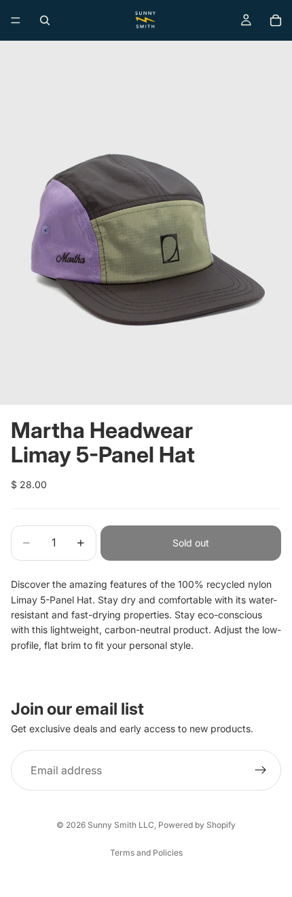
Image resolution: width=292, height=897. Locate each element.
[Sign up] (261, 770)
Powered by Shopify (197, 825)
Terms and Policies (146, 853)
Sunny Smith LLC (121, 825)
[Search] (45, 20)
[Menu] (15, 20)
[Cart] (276, 20)
